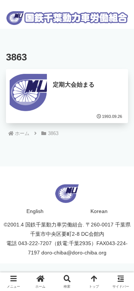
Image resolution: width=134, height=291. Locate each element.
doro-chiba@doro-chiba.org (73, 253)
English (35, 211)
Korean (99, 211)
